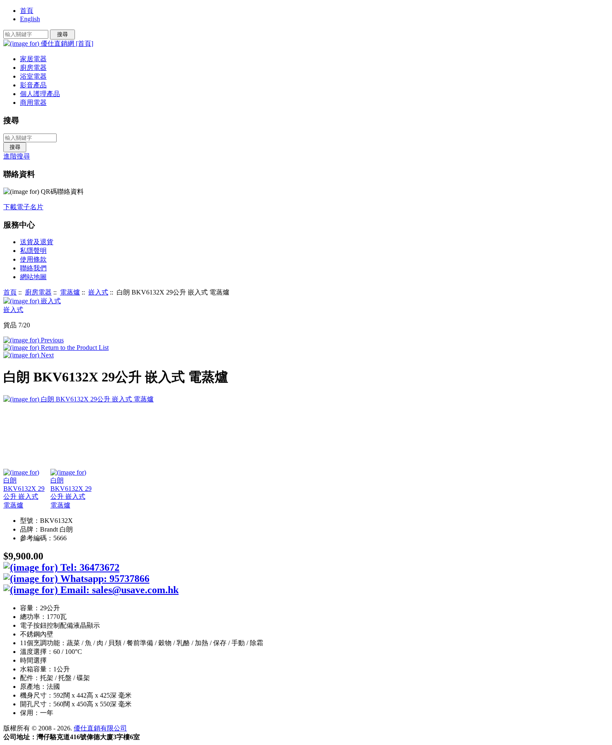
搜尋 (11, 120)
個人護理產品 (40, 93)
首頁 (26, 10)
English (30, 18)
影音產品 (33, 85)
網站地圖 (33, 276)
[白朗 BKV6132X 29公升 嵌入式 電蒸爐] (24, 489)
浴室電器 (33, 76)
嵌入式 (98, 292)
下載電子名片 (23, 206)
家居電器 (33, 58)
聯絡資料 (19, 174)
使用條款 (33, 259)
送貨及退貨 (36, 241)
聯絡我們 (33, 268)
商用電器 (33, 102)
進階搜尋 (16, 156)
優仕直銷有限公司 (100, 728)
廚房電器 (38, 292)
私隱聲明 (33, 250)
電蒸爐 (70, 292)
